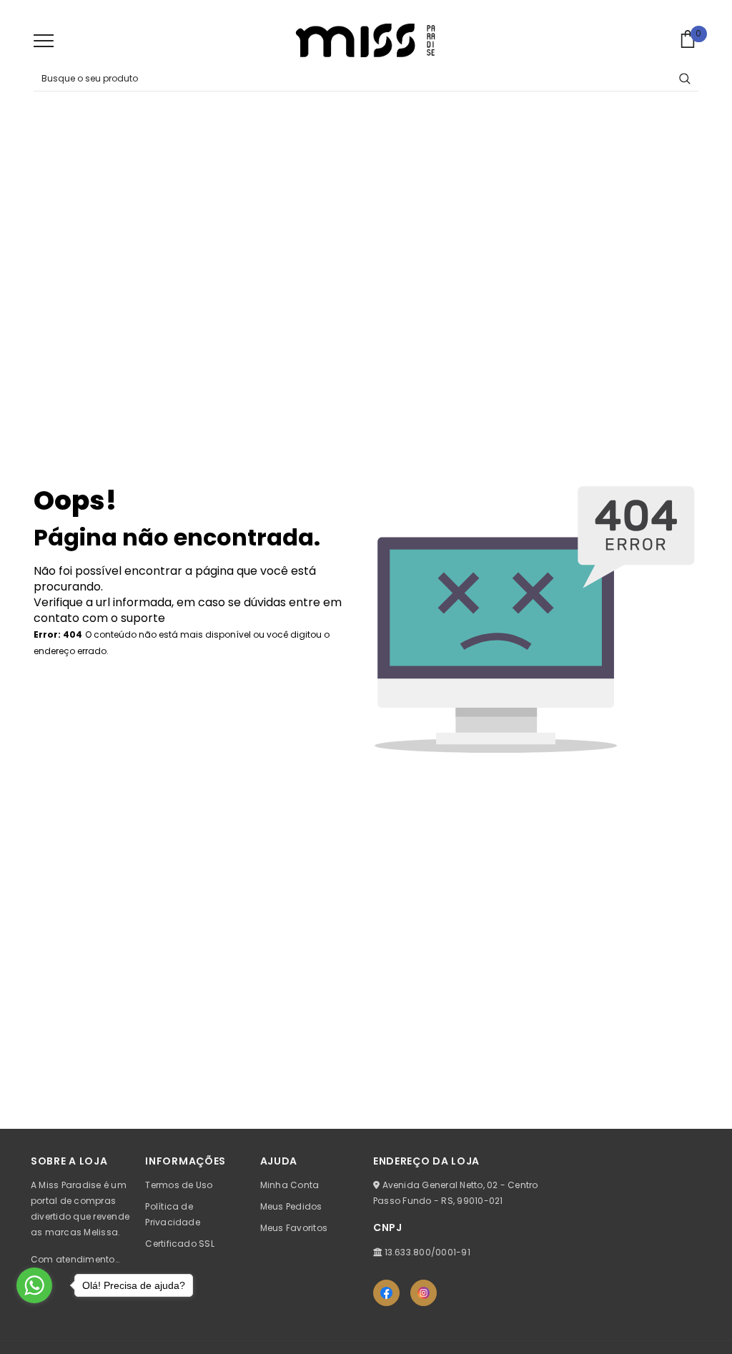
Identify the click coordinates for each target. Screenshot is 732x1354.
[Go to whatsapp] (34, 1285)
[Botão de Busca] (684, 78)
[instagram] (423, 1293)
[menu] (44, 40)
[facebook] (386, 1293)
